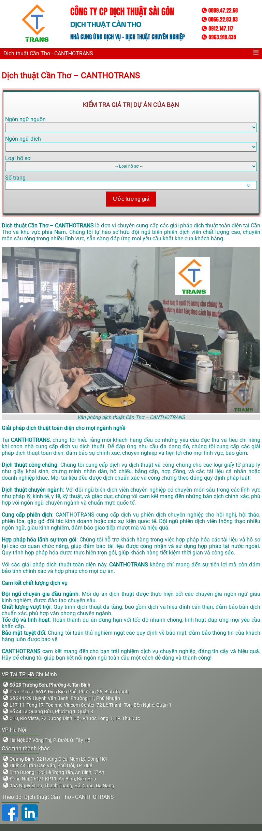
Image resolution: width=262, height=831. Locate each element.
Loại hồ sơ (17, 158)
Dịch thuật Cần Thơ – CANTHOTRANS (71, 75)
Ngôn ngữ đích (23, 139)
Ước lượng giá (131, 199)
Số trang (15, 177)
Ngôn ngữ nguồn (25, 119)
